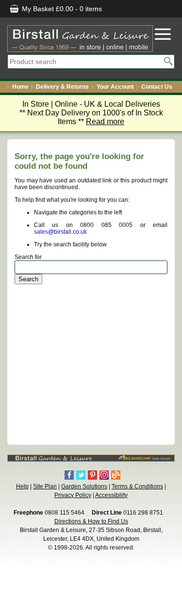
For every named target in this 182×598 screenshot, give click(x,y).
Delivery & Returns (62, 86)
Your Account (115, 86)
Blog (115, 475)
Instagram (104, 475)
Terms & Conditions (137, 486)
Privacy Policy (72, 495)
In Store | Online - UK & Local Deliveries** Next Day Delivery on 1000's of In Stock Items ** (91, 113)
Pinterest (92, 475)
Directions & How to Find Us (91, 521)
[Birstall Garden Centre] (80, 38)
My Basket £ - (61, 9)
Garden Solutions (84, 486)
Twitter (80, 475)
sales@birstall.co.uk (60, 231)
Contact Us (156, 86)
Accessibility (111, 495)
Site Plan (45, 486)
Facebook (69, 475)
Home (20, 86)
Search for (28, 257)
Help (22, 486)
